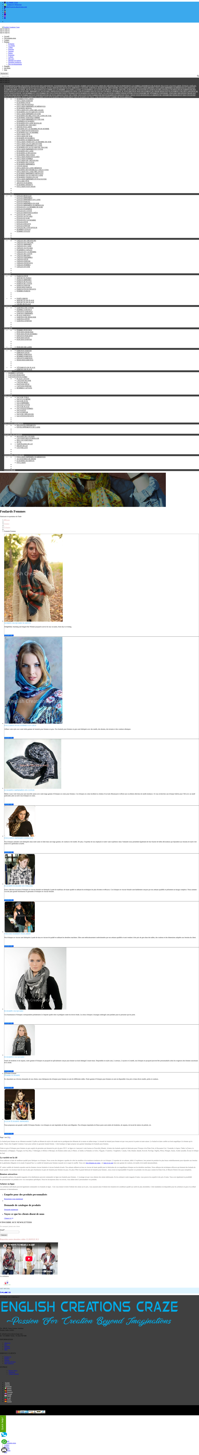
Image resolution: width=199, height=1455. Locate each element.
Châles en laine (24, 246)
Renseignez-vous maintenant (13, 1199)
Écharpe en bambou (26, 138)
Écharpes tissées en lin (27, 177)
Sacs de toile (23, 397)
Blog (6, 1349)
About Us (7, 1343)
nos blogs (7, 68)
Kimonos (11, 55)
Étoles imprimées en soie (28, 203)
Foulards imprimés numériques (31, 106)
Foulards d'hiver (25, 101)
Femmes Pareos (23, 291)
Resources (12, 1372)
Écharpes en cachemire (27, 132)
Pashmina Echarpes (25, 121)
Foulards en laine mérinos (29, 168)
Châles (10, 47)
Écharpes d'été (23, 103)
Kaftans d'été (23, 384)
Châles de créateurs (26, 241)
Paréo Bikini (22, 298)
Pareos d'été (22, 276)
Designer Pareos (24, 287)
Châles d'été (22, 259)
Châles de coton (24, 254)
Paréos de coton (24, 283)
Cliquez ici (8, 1218)
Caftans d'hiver (24, 386)
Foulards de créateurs (27, 160)
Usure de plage (24, 304)
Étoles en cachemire (26, 220)
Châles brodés (23, 255)
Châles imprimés (24, 244)
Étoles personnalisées (27, 213)
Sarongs (11, 51)
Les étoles (11, 46)
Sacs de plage (23, 407)
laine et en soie (108, 1163)
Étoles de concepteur (27, 227)
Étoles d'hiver (23, 226)
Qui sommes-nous (10, 38)
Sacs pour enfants (25, 416)
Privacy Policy (13, 1370)
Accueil (6, 36)
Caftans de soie (24, 380)
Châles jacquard (25, 248)
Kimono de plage (24, 369)
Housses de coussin (26, 436)
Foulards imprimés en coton (30, 149)
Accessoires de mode (26, 459)
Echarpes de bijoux (25, 461)
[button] (5, 29)
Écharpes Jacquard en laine (30, 175)
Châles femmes (23, 265)
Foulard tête (23, 181)
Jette (19, 442)
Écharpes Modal (24, 108)
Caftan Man (22, 382)
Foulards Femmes (25, 158)
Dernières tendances (14, 62)
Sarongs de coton (25, 308)
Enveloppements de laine (28, 427)
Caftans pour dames (17, 377)
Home (8, 520)
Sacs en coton (23, 405)
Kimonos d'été (23, 352)
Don (5, 70)
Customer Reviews (10, 1362)
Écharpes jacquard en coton (30, 112)
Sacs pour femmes (25, 408)
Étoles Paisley (23, 201)
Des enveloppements (15, 64)
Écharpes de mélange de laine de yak (34, 116)
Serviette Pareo (24, 278)
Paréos (10, 53)
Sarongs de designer (26, 317)
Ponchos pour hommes (27, 334)
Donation (7, 1348)
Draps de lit (22, 446)
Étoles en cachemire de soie (30, 207)
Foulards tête (23, 134)
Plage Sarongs (23, 315)
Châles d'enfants (25, 263)
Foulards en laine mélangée (30, 110)
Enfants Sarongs (25, 311)
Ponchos (11, 49)
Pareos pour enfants (26, 289)
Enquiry (8, 635)
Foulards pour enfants (28, 130)
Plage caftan (23, 379)
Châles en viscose (25, 242)
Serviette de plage (25, 300)
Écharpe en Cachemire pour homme (33, 129)
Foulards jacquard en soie (29, 144)
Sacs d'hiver (22, 412)
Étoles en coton (24, 211)
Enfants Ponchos (25, 336)
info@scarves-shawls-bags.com (16, 7)
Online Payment (14, 1374)
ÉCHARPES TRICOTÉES (26, 155)
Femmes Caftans (15, 373)
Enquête (7, 66)
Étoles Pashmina (24, 209)
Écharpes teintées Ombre (28, 117)
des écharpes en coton (93, 1163)
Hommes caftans (24, 388)
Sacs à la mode (23, 399)
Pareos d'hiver (23, 285)
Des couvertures (25, 440)
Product (6, 42)
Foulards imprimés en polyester (32, 179)
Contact (6, 40)
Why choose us (9, 1363)
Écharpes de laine (25, 151)
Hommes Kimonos (24, 356)
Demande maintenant (11, 1209)
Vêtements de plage (26, 367)
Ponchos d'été (23, 338)
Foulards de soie (24, 136)
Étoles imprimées (24, 198)
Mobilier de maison (14, 60)
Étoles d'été (22, 222)
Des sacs (11, 59)
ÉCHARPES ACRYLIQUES (26, 153)
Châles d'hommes (25, 257)
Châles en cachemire (26, 252)
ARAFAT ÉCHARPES (24, 183)
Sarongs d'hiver (24, 321)
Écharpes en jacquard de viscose (32, 147)
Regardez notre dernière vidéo (12, 1239)
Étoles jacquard (24, 216)
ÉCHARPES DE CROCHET (26, 125)
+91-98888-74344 (11, 2)
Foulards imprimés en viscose (30, 119)
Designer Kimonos (25, 360)
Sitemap (7, 1360)
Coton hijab (22, 166)
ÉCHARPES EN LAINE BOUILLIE (29, 123)
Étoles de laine (24, 214)
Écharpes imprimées (26, 164)
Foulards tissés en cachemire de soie (34, 142)
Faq (6, 1344)
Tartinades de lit (25, 444)
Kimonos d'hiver (24, 351)
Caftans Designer (16, 375)
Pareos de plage (24, 282)
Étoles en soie (23, 218)
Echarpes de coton (25, 162)
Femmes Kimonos (24, 354)
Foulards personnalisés (28, 157)
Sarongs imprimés (25, 313)
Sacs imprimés (23, 403)
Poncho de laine (24, 347)
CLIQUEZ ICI (32, 1239)
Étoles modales (24, 196)
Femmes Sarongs (24, 310)
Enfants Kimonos (24, 358)
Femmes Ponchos (24, 330)
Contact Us (8, 1357)
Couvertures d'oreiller (28, 438)
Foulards (21, 462)
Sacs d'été (21, 410)
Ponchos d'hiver (24, 339)
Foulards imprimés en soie (29, 114)
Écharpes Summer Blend (28, 140)
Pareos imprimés (24, 280)
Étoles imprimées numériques (30, 205)
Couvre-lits (22, 448)
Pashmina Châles (24, 250)
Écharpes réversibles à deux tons (33, 170)
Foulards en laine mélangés (30, 172)
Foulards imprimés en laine (29, 145)
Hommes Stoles (24, 229)
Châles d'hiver (23, 261)
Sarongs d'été (23, 319)
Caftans (10, 57)
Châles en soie (23, 267)
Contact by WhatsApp (14, 4)
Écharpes (11, 44)
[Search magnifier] (198, 76)
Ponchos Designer (25, 332)
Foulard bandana (25, 104)
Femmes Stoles (23, 231)
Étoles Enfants (24, 224)
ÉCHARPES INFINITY (25, 185)
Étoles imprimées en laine (29, 200)
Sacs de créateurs (25, 414)
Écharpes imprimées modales (30, 173)
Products (7, 1346)
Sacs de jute (22, 401)
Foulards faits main (26, 186)
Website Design (4, 1407)
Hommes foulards (25, 99)
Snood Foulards (24, 127)
